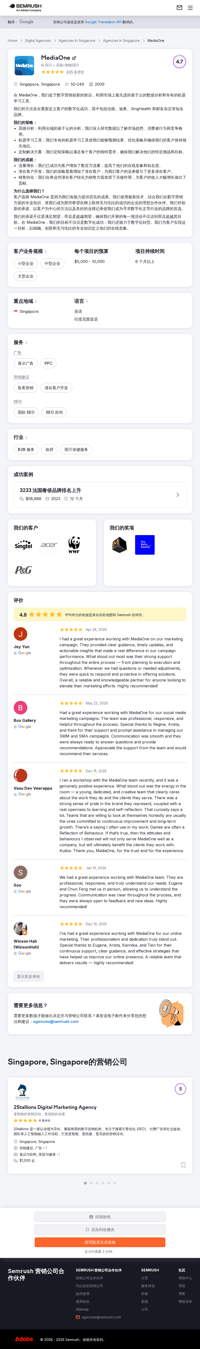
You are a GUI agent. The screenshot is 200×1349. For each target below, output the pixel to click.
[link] (179, 8)
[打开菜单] (190, 8)
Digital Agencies (38, 40)
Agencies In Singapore (77, 40)
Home (12, 40)
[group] (100, 1121)
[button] (179, 62)
